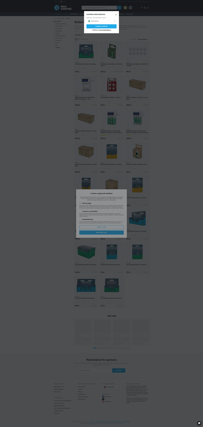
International (94, 21)
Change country (101, 26)
